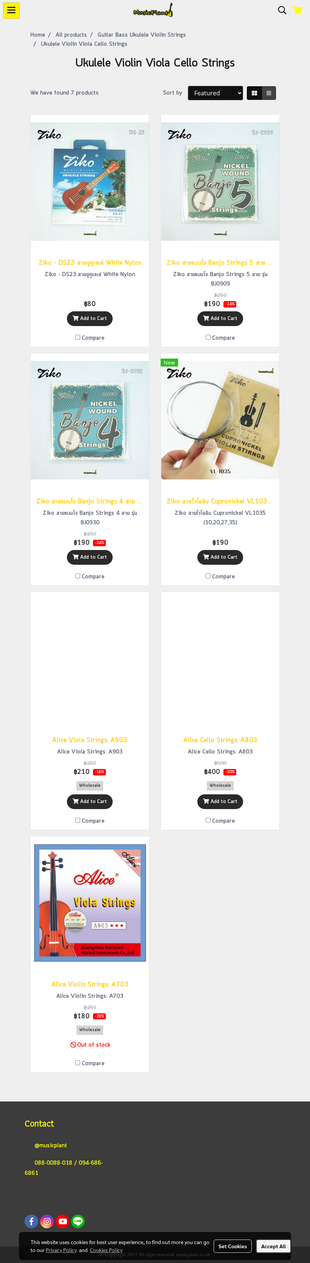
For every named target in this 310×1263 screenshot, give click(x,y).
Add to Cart (93, 318)
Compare (93, 338)
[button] (279, 10)
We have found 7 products (64, 93)
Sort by (175, 93)
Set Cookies (233, 1246)
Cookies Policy (106, 1249)
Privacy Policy (61, 1249)
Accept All (273, 1246)
